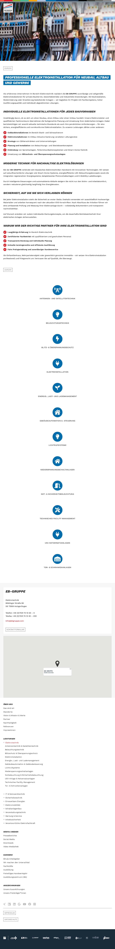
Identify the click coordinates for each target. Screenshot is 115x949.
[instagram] (34, 904)
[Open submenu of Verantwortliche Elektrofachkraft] (4, 823)
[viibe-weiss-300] (95, 936)
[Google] (19, 904)
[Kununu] (9, 904)
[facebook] (29, 904)
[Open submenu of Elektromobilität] (4, 805)
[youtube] (24, 904)
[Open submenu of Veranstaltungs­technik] (4, 812)
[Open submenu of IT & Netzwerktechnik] (4, 794)
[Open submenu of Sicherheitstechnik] (4, 798)
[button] (57, 664)
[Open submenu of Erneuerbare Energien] (4, 801)
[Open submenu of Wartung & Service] (4, 816)
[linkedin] (14, 904)
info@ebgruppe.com (15, 621)
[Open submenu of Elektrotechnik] (4, 743)
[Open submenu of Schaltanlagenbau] (4, 809)
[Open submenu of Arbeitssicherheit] (4, 820)
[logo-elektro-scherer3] (68, 937)
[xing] (4, 904)
